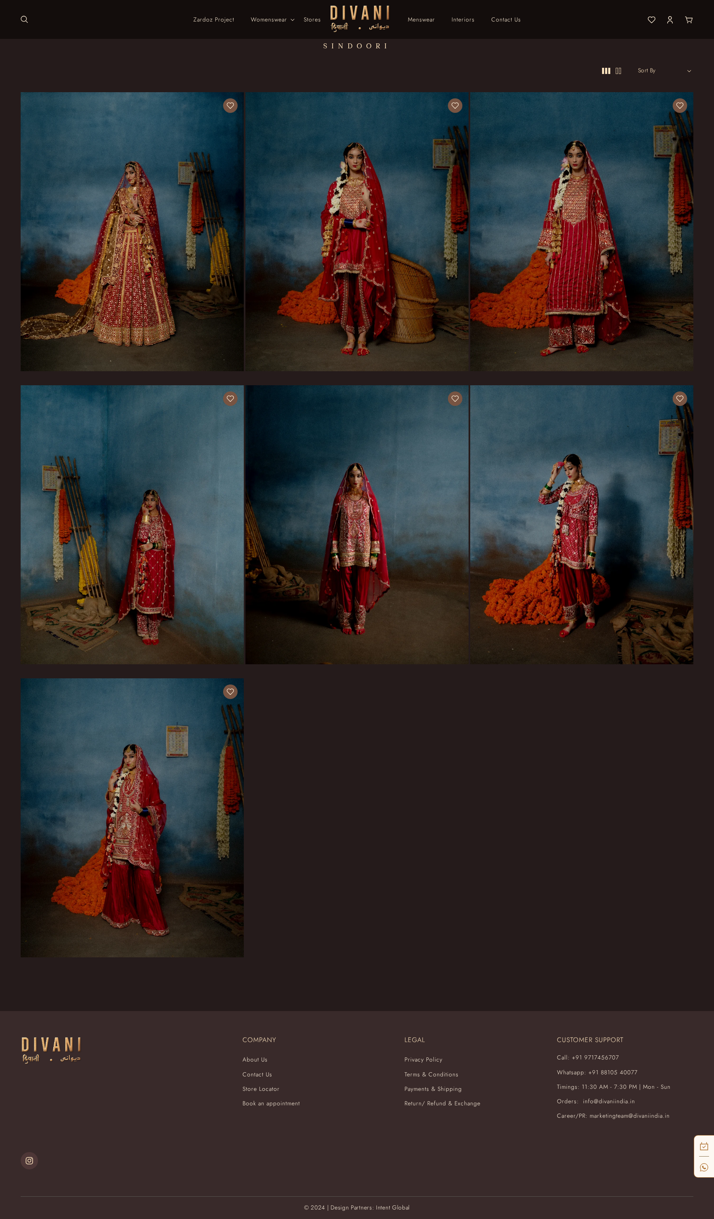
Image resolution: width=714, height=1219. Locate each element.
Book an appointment (271, 1103)
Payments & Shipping (433, 1089)
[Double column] (618, 71)
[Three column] (606, 71)
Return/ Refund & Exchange (443, 1103)
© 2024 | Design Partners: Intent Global (357, 1207)
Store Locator (261, 1089)
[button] (24, 19)
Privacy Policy (424, 1059)
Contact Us (257, 1074)
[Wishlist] (230, 105)
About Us (255, 1059)
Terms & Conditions (432, 1074)
